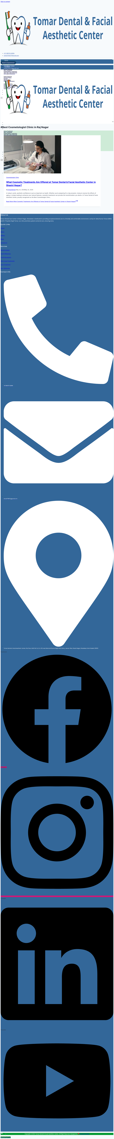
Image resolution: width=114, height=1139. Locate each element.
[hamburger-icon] (112, 59)
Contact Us (4, 243)
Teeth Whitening (6, 254)
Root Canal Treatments (8, 261)
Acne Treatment (5, 265)
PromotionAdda (84, 1134)
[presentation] (52, 154)
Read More (41, 201)
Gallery (3, 235)
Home (6, 60)
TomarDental (12, 190)
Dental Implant (5, 250)
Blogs (2, 239)
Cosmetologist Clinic (12, 177)
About (6, 124)
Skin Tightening (5, 268)
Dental (6, 64)
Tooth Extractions (6, 257)
